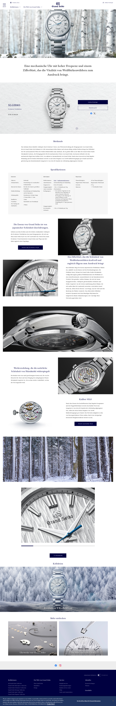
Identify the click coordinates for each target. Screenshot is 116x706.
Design (35, 687)
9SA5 (55, 180)
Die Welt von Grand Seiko (32, 7)
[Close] (113, 701)
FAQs (60, 690)
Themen (87, 685)
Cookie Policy (50, 704)
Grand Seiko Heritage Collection (16, 690)
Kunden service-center (65, 687)
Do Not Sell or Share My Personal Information (89, 701)
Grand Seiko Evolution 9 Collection (17, 687)
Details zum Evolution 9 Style (30, 247)
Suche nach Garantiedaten (65, 692)
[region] (58, 701)
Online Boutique (109, 2)
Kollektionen (14, 7)
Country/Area (15, 2)
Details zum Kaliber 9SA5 (85, 424)
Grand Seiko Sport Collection (15, 692)
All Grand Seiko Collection (15, 683)
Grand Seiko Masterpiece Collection (17, 685)
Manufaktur (37, 685)
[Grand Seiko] (58, 4)
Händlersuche (93, 108)
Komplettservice (63, 683)
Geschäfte (88, 690)
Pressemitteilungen (90, 683)
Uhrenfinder (59, 555)
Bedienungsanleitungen (63, 180)
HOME (9, 10)
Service (61, 680)
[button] (23, 516)
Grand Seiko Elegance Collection (16, 694)
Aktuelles (88, 680)
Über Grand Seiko (38, 683)
